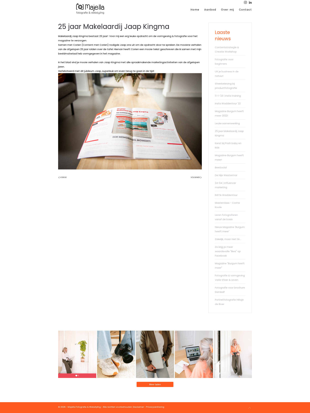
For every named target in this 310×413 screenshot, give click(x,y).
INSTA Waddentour (226, 195)
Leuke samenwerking (227, 123)
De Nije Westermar (226, 175)
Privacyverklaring (155, 406)
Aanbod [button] (210, 9)
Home (195, 9)
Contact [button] (245, 9)
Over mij (227, 9)
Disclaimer (138, 406)
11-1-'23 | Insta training (228, 95)
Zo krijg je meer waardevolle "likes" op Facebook (228, 251)
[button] (249, 407)
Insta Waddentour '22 (228, 103)
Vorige (63, 177)
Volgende (195, 177)
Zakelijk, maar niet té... (228, 239)
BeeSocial (221, 167)
